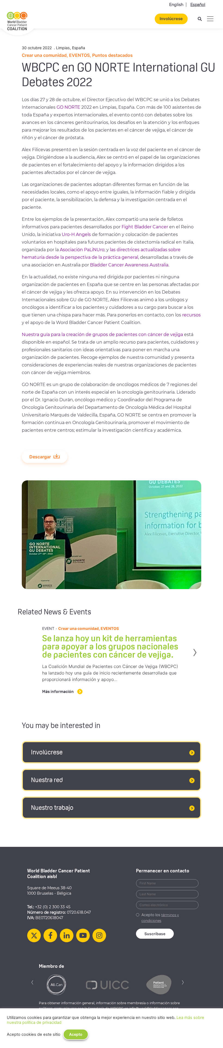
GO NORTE (68, 107)
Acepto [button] (75, 1034)
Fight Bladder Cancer (145, 226)
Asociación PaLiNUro (82, 249)
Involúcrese (171, 18)
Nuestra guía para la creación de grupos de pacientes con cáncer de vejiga (102, 334)
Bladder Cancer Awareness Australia (129, 265)
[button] (32, 982)
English (176, 4)
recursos (191, 315)
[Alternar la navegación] (210, 19)
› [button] (200, 651)
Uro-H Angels (76, 234)
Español (197, 4)
